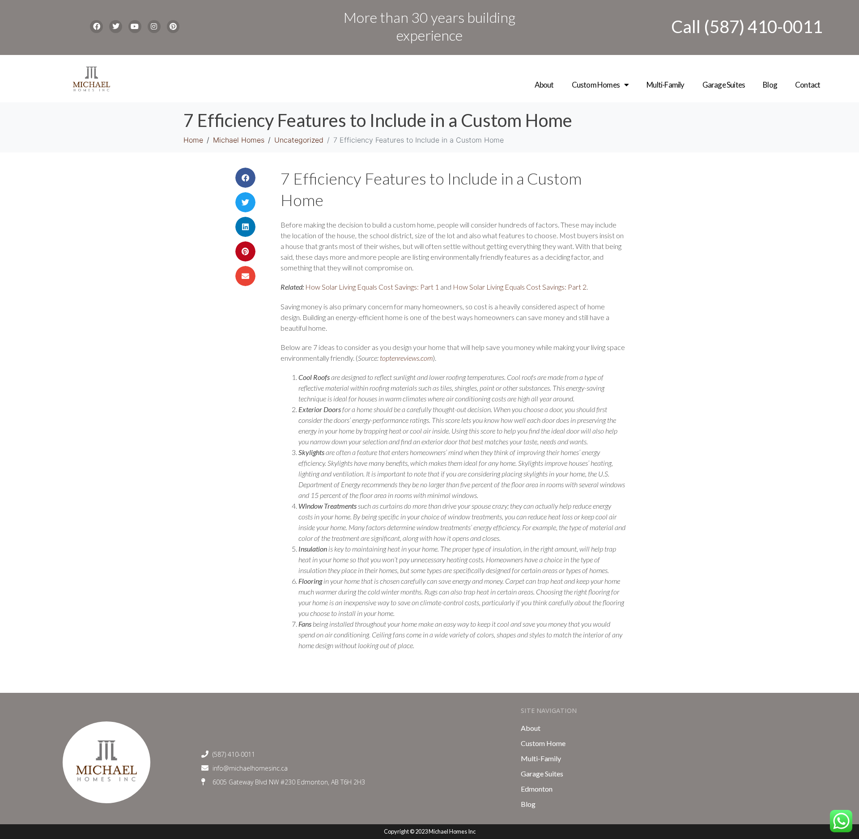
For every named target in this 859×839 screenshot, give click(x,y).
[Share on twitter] (245, 202)
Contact (807, 84)
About (544, 84)
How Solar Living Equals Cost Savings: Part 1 (372, 286)
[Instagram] (154, 26)
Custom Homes (596, 84)
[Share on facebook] (245, 178)
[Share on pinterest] (245, 251)
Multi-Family (665, 84)
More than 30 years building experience (429, 26)
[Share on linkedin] (245, 227)
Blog (770, 84)
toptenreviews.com (406, 358)
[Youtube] (134, 26)
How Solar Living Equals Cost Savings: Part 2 (520, 286)
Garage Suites (723, 84)
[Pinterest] (173, 26)
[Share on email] (245, 276)
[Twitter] (115, 26)
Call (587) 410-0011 (746, 26)
